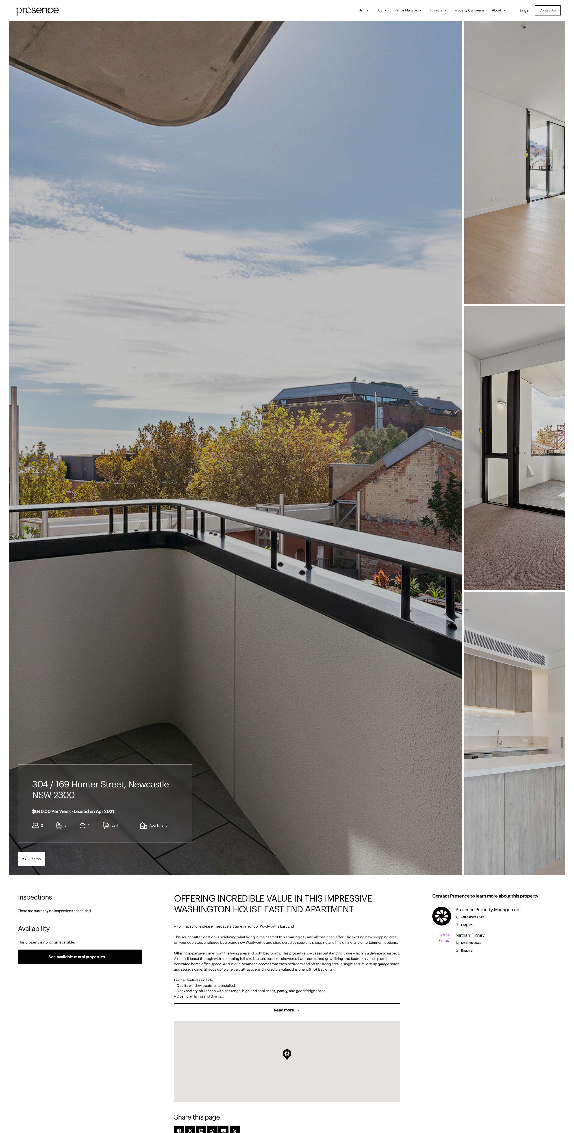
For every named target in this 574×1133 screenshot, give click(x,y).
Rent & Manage (406, 10)
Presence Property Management (488, 909)
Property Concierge (469, 10)
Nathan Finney (470, 935)
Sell (361, 10)
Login (524, 10)
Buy (379, 10)
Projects (436, 10)
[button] (31, 859)
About (496, 10)
